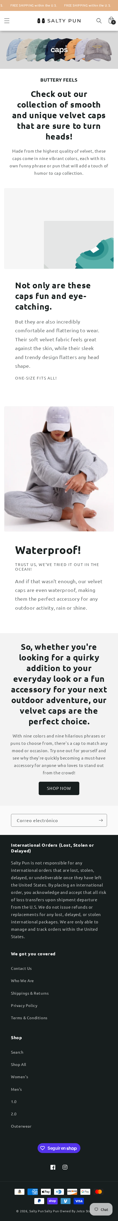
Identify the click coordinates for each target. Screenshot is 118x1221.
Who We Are (22, 980)
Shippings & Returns (30, 993)
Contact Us (21, 968)
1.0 (14, 1101)
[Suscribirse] (101, 820)
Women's (19, 1076)
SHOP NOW (59, 788)
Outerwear (21, 1126)
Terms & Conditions (29, 1017)
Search (17, 1052)
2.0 (14, 1113)
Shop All (18, 1064)
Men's (16, 1089)
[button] (7, 21)
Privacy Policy (24, 1005)
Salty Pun (36, 1211)
